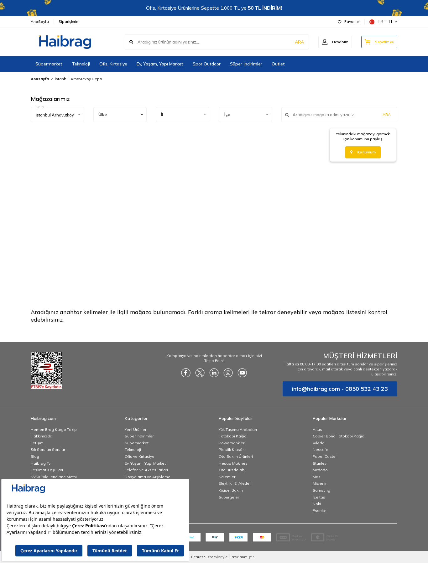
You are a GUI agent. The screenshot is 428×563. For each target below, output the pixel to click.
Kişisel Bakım (231, 490)
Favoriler (352, 21)
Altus (317, 429)
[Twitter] (200, 372)
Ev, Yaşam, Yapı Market (160, 64)
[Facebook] (186, 372)
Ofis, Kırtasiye (113, 64)
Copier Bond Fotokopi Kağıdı (339, 436)
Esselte (319, 510)
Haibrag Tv (40, 463)
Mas (317, 476)
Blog (35, 456)
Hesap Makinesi (233, 463)
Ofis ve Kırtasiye (139, 456)
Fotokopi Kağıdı (233, 436)
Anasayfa (40, 78)
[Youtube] (242, 372)
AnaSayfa (40, 21)
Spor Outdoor (207, 64)
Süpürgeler (229, 497)
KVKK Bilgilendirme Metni (54, 476)
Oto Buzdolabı (232, 469)
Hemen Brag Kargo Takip (54, 429)
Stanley (319, 463)
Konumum (366, 152)
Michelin (320, 483)
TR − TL (385, 21)
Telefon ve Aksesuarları (146, 469)
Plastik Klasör (231, 449)
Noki (317, 503)
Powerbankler (231, 443)
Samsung (321, 490)
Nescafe (320, 449)
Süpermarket (48, 64)
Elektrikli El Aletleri (235, 483)
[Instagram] (228, 372)
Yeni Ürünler (135, 429)
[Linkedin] (214, 372)
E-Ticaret (195, 557)
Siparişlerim (69, 21)
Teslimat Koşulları (47, 469)
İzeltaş (319, 497)
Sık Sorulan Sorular (48, 449)
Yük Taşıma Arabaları (238, 429)
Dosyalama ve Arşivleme (147, 476)
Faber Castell (325, 456)
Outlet (278, 64)
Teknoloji (81, 64)
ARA (299, 42)
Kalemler (227, 476)
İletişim (37, 443)
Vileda (319, 443)
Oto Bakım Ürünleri (236, 456)
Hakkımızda (41, 436)
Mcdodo (320, 469)
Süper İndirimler (246, 64)
